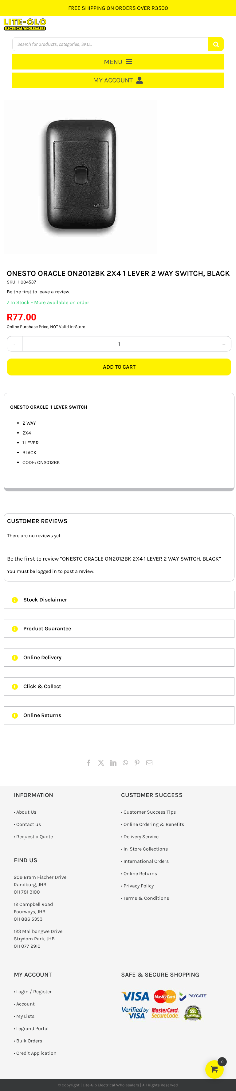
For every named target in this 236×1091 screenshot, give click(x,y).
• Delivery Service (140, 836)
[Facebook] (89, 763)
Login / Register (34, 991)
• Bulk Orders (28, 1041)
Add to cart (119, 366)
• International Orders (145, 861)
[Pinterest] (137, 763)
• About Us (25, 812)
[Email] (149, 763)
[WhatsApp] (125, 763)
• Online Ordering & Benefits (152, 824)
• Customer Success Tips (148, 812)
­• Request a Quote (33, 836)
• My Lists (24, 1016)
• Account (24, 1004)
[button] (119, 600)
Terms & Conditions (146, 898)
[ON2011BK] (119, 177)
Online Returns (140, 873)
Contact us (28, 824)
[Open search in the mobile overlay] (118, 44)
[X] (101, 763)
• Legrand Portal (31, 1028)
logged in (46, 571)
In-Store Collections (146, 849)
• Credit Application (35, 1053)
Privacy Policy (139, 886)
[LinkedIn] (113, 763)
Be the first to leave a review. (38, 292)
